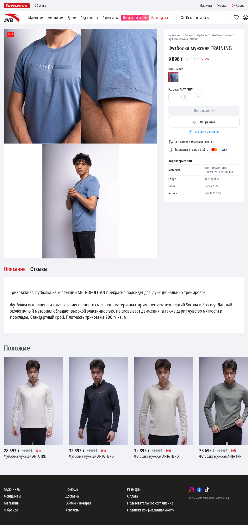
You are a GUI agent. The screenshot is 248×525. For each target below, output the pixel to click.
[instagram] (191, 490)
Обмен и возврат (78, 503)
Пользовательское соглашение (150, 503)
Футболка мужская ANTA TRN (25, 456)
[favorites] (236, 17)
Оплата (132, 496)
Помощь (221, 6)
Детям (72, 18)
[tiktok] (207, 490)
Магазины (206, 6)
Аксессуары (110, 18)
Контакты (72, 510)
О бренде (40, 6)
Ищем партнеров (17, 5)
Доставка (72, 496)
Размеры (134, 489)
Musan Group (223, 497)
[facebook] (199, 490)
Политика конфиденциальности (151, 510)
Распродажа (159, 18)
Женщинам (55, 18)
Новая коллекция (135, 18)
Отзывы (38, 269)
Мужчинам (35, 18)
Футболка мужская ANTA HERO (91, 456)
